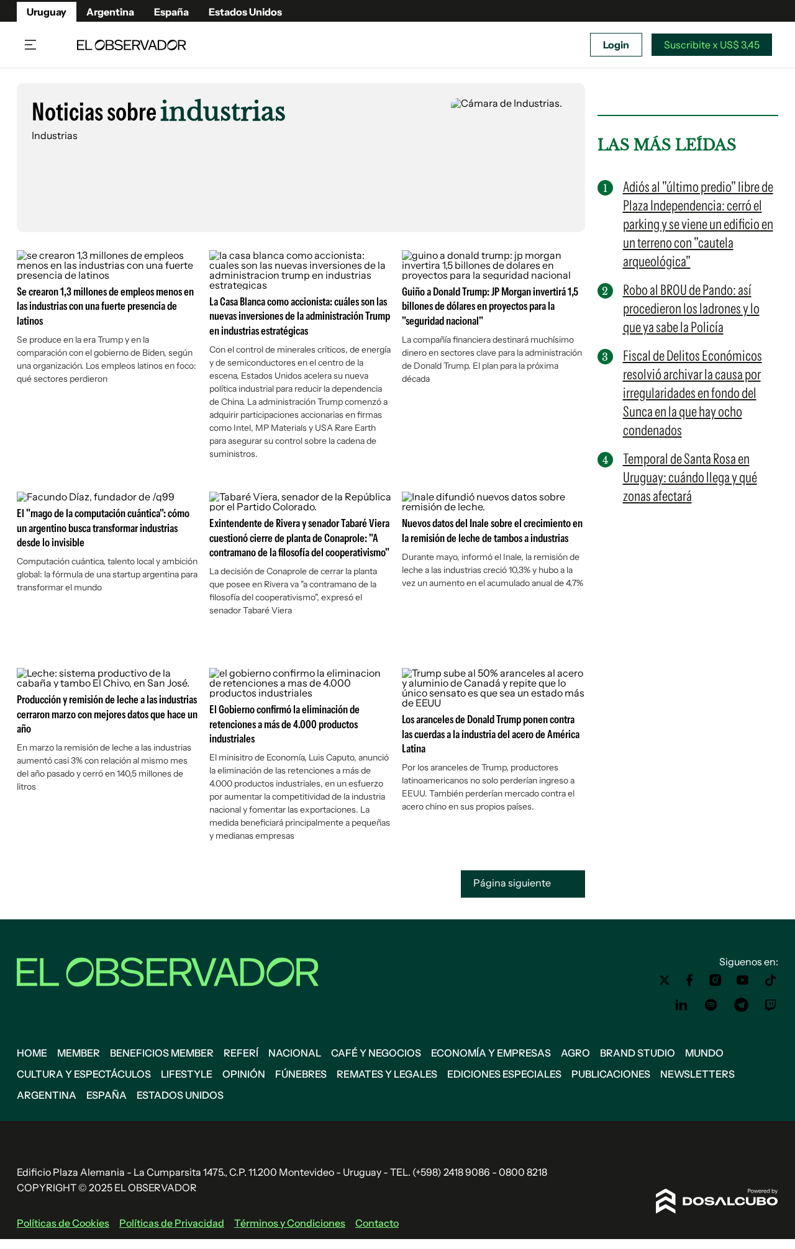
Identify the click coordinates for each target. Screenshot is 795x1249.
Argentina (110, 12)
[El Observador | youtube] (742, 980)
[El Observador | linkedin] (681, 1005)
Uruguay (46, 12)
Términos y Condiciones (289, 1223)
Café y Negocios (376, 1053)
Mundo (704, 1053)
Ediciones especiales (504, 1074)
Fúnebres (301, 1074)
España (171, 12)
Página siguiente (513, 883)
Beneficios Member (162, 1053)
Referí (241, 1053)
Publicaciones (610, 1074)
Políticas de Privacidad (171, 1223)
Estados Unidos (245, 12)
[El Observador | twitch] (770, 1005)
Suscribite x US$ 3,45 (712, 44)
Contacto (377, 1223)
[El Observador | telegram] (741, 1005)
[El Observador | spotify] (711, 1005)
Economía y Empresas (491, 1053)
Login (616, 44)
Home (32, 1053)
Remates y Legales (387, 1074)
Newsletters (697, 1074)
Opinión (243, 1074)
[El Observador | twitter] (665, 980)
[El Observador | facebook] (689, 980)
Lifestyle (186, 1074)
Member (78, 1053)
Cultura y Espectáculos (84, 1074)
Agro (575, 1053)
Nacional (294, 1053)
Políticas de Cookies (63, 1223)
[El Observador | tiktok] (770, 980)
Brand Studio (637, 1053)
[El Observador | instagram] (715, 980)
